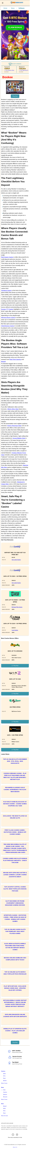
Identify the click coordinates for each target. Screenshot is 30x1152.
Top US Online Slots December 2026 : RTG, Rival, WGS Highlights (15, 761)
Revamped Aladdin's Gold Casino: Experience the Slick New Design (15, 789)
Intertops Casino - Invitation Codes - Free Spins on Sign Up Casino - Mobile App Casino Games (15, 918)
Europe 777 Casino (7, 309)
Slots (4, 1089)
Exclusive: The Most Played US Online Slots (15, 817)
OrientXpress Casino (7, 326)
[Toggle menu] (2, 2)
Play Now (15, 96)
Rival (4, 1078)
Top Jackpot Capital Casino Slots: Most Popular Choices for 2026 (14, 889)
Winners (5, 1094)
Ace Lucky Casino (16, 559)
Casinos (3, 1071)
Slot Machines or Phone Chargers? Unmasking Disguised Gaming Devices (15, 903)
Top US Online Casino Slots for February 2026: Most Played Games (15, 931)
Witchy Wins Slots (13, 409)
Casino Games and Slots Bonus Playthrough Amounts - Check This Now (15, 860)
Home (5, 8)
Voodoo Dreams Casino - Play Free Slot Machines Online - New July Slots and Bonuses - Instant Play (15, 776)
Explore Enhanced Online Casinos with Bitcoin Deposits (15, 1015)
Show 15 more (4, 1115)
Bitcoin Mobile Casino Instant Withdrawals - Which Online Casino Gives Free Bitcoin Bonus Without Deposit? (15, 1003)
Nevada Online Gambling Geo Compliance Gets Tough (15, 959)
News (13, 8)
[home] (17, 4)
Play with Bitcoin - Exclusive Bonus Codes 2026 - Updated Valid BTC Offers (15, 988)
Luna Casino (15, 630)
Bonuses (5, 1096)
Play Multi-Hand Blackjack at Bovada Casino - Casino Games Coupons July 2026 (15, 804)
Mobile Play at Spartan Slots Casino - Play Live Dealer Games (15, 1030)
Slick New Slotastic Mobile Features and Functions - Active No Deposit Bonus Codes (15, 946)
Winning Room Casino (8, 317)
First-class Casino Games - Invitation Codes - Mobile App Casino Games (15, 832)
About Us (15, 1147)
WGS (4, 1073)
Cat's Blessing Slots (21, 70)
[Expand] (2, 1090)
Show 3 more (4, 1083)
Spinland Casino (6, 290)
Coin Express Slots (6, 70)
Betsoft (3, 361)
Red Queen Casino (7, 257)
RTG (4, 1076)
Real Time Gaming (15, 359)
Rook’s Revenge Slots (14, 425)
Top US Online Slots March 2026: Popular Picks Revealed (15, 973)
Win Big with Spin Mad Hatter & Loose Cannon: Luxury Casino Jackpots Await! (15, 874)
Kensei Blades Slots (19, 438)
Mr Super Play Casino (17, 607)
